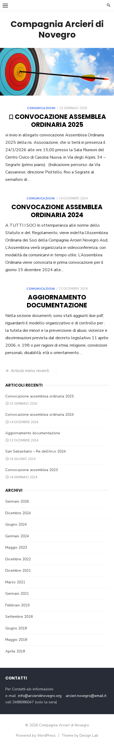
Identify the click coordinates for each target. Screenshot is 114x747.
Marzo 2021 (15, 582)
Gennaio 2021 (17, 593)
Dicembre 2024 (18, 513)
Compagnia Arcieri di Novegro (57, 29)
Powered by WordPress (36, 735)
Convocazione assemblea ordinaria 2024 (57, 211)
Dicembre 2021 (18, 570)
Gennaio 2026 (17, 501)
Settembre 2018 (19, 616)
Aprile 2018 (15, 651)
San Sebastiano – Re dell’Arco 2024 (35, 451)
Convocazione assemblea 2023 (31, 469)
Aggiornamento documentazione (57, 301)
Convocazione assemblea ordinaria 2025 (60, 120)
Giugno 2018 (16, 628)
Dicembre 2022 (18, 559)
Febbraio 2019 (17, 605)
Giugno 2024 (16, 524)
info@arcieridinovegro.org (40, 695)
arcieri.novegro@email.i (85, 695)
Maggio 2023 (16, 547)
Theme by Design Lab (80, 735)
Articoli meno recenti (30, 370)
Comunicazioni (41, 108)
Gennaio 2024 (17, 536)
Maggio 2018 (16, 639)
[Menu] (5, 5)
